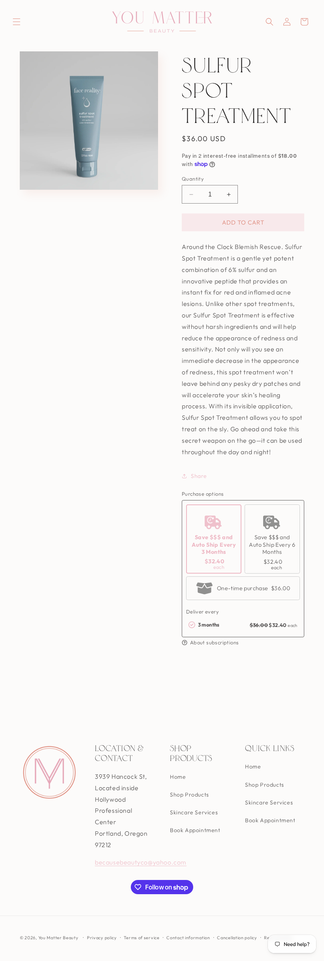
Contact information (188, 937)
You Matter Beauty (58, 937)
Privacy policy (102, 937)
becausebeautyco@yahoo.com (140, 862)
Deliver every (202, 611)
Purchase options (203, 494)
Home (178, 776)
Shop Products (189, 794)
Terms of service (141, 937)
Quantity (193, 179)
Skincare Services (194, 812)
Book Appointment (195, 830)
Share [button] (199, 476)
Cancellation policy (237, 937)
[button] (16, 21)
